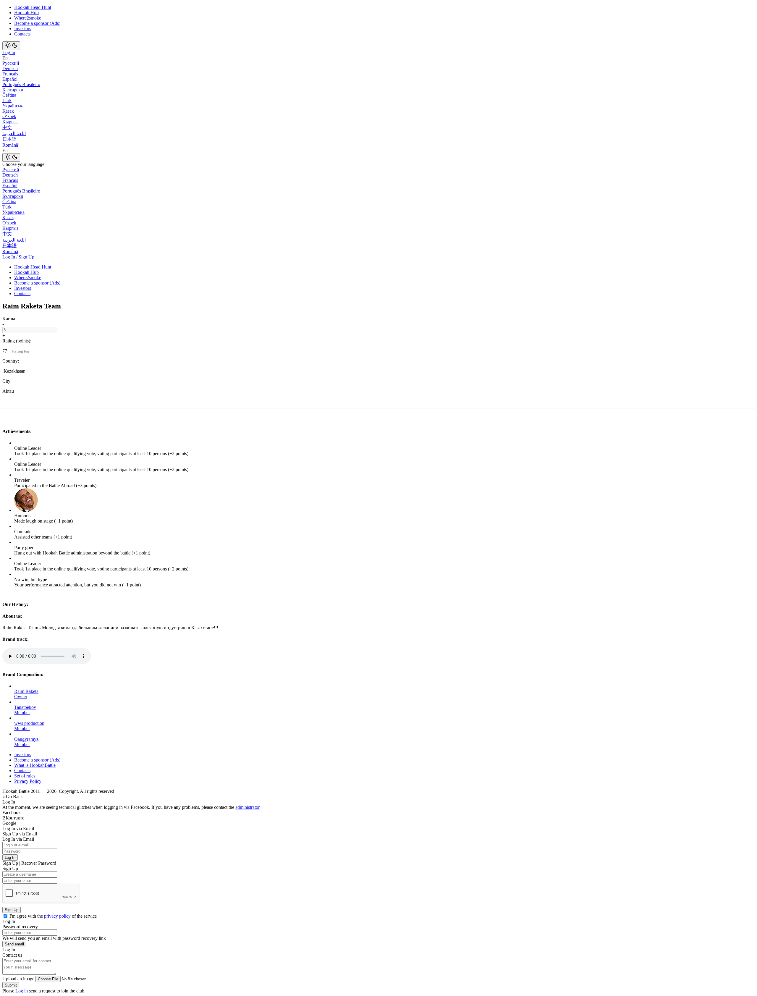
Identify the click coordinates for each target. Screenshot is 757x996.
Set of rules (24, 775)
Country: (10, 360)
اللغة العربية (14, 133)
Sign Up (11, 910)
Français (10, 73)
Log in (21, 990)
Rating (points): (16, 340)
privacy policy (57, 916)
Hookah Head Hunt (32, 7)
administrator (247, 807)
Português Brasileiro (21, 84)
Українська (13, 105)
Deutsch (10, 68)
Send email (14, 944)
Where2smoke (27, 17)
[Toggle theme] (11, 45)
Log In (8, 52)
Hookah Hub (26, 12)
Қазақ (8, 111)
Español (9, 79)
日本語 (9, 139)
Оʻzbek (9, 116)
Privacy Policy (27, 781)
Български (12, 89)
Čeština (9, 95)
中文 (7, 127)
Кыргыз (10, 121)
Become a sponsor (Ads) (37, 23)
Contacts (22, 33)
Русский (10, 63)
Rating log (20, 351)
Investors (22, 28)
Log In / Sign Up (18, 256)
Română (10, 145)
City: (7, 381)
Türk (7, 100)
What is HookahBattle (35, 765)
